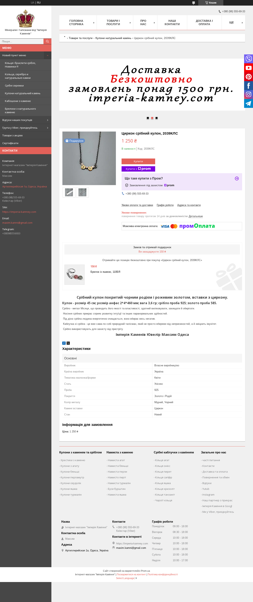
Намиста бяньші (118, 466)
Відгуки (206, 483)
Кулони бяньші (70, 471)
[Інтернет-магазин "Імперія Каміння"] (25, 18)
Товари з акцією (12, 135)
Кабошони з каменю (18, 101)
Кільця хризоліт (165, 489)
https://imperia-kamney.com (19, 212)
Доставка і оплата (204, 22)
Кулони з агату (70, 466)
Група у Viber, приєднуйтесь (20, 127)
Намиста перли (117, 471)
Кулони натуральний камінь (23, 93)
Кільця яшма (163, 483)
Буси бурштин (117, 489)
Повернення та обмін (215, 477)
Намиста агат (116, 460)
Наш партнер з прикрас (217, 500)
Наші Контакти (172, 22)
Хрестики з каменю (73, 460)
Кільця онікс (162, 466)
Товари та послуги (81, 38)
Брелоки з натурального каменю (20, 110)
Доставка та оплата (215, 471)
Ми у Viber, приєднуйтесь (218, 512)
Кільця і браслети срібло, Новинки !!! (20, 64)
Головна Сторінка (76, 22)
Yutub (205, 489)
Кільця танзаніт (165, 494)
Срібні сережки (14, 85)
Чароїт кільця (163, 500)
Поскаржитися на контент (131, 574)
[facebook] (64, 343)
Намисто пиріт (117, 477)
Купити (138, 161)
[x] (68, 343)
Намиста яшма (117, 494)
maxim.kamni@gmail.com (17, 222)
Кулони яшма (69, 489)
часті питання (211, 460)
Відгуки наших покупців (17, 120)
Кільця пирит (163, 471)
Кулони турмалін (71, 494)
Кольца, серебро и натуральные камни (18, 76)
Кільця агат (162, 460)
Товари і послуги (113, 22)
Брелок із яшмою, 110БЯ (105, 271)
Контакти (208, 466)
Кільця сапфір (163, 477)
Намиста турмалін (119, 483)
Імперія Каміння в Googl (217, 506)
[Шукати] (47, 41)
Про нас (143, 22)
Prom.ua (145, 571)
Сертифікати (10, 143)
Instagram (208, 494)
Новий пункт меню (14, 55)
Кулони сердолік (71, 483)
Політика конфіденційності (163, 574)
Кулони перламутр (72, 477)
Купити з (131, 169)
